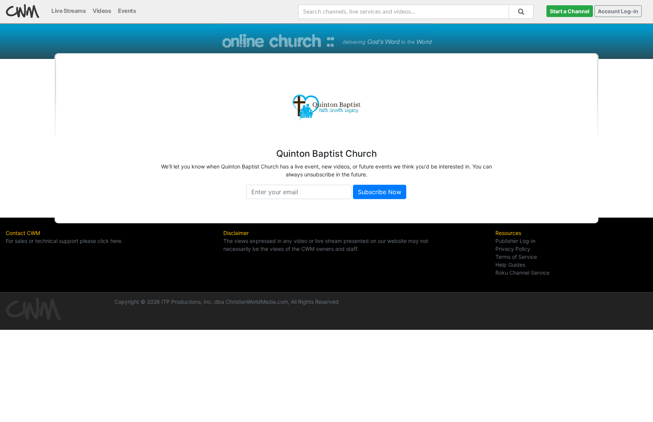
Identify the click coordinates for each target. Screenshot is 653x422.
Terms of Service (516, 257)
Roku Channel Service (522, 272)
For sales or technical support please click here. (64, 241)
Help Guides (510, 264)
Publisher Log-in (515, 241)
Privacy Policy (512, 249)
